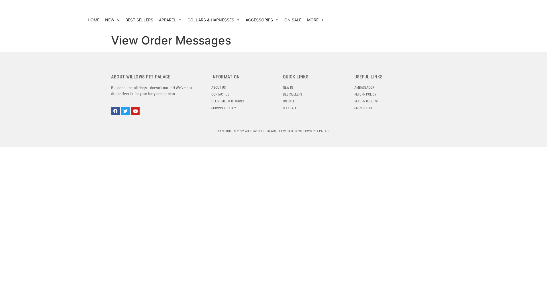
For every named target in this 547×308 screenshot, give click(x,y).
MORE (313, 19)
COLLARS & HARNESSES (210, 19)
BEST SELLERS (139, 19)
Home (93, 19)
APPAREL (167, 19)
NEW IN (112, 19)
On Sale (292, 19)
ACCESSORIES (259, 19)
